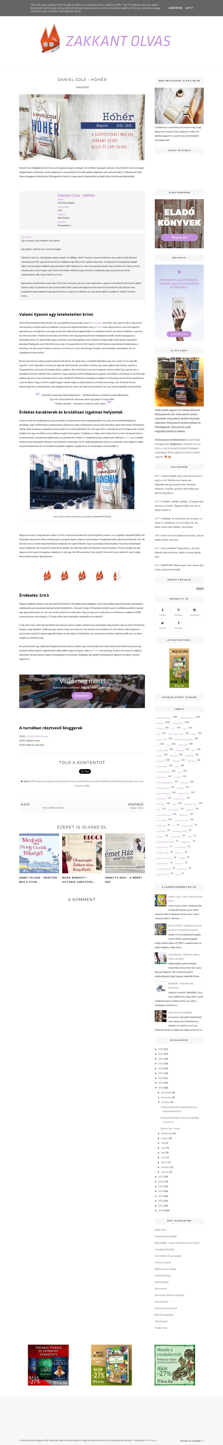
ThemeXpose (150, 1440)
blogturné (41, 781)
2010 (177, 767)
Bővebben (82, 695)
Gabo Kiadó (162, 777)
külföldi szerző (107, 781)
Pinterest (178, 615)
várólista (179, 750)
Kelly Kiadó (162, 820)
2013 (168, 745)
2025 (161, 1053)
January (165, 1171)
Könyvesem (161, 1288)
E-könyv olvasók (163, 1262)
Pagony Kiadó (163, 853)
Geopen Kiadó (162, 864)
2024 (161, 1058)
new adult (161, 799)
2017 (161, 1176)
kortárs (173, 756)
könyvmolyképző (176, 734)
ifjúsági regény (187, 718)
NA (174, 826)
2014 (173, 729)
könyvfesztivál (181, 820)
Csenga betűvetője (164, 1249)
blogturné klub (54, 781)
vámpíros (161, 804)
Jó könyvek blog (163, 1275)
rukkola (184, 783)
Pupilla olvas (161, 1327)
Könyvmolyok (161, 1301)
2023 (161, 1063)
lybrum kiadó (163, 874)
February (165, 1167)
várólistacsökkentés (184, 740)
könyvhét (161, 831)
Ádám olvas (160, 1229)
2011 (178, 874)
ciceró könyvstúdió (165, 842)
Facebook (178, 628)
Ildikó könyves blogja (165, 1269)
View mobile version (53, 807)
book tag (179, 853)
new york (138, 781)
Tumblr (162, 615)
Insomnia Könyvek (84, 781)
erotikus (191, 761)
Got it (189, 8)
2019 (161, 1082)
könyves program (165, 783)
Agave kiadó (162, 767)
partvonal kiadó (179, 831)
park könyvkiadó (164, 858)
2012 (180, 772)
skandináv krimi (164, 815)
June (163, 1147)
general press (163, 788)
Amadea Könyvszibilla (166, 1236)
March (164, 1162)
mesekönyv (186, 842)
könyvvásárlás (163, 793)
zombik (182, 858)
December (166, 1092)
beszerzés (189, 756)
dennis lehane (190, 804)
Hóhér (99, 327)
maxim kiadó (162, 750)
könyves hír (187, 826)
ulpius (159, 756)
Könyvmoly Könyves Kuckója (169, 1295)
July (163, 1142)
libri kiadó (120, 781)
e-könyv (160, 837)
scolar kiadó (162, 847)
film (193, 750)
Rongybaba (97, 322)
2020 (161, 1078)
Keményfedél (161, 1282)
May (163, 1152)
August (165, 1138)
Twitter (162, 628)
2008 (174, 804)
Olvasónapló (161, 1321)
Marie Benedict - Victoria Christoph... (79, 879)
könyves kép (183, 793)
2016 (158, 734)
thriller (86, 785)
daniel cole (68, 781)
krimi (96, 781)
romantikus (177, 723)
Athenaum (161, 826)
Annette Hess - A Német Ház (123, 879)
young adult (179, 799)
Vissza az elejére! (191, 1441)
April (163, 1157)
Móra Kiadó (173, 810)
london (129, 781)
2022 (161, 1068)
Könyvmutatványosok (166, 1308)
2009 (158, 810)
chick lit (190, 810)
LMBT (190, 837)
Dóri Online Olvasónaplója (168, 1255)
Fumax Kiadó (180, 847)
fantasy (177, 777)
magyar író (162, 740)
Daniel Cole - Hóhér (76, 195)
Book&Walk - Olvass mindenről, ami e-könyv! (177, 1242)
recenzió (161, 761)
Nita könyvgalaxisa (164, 1314)
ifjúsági (160, 729)
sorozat (78, 785)
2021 (161, 1073)
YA (158, 745)
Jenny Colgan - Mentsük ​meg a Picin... (38, 879)
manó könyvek (163, 772)
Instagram (194, 615)
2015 (185, 729)
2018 (32, 781)
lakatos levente (164, 869)
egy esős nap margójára (180, 1012)
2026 (161, 1049)
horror (180, 788)
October (165, 1102)
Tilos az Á (179, 864)
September (167, 1133)
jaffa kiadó (176, 837)
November (166, 1097)
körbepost (183, 815)
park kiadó (182, 869)
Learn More (175, 8)
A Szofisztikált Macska (37, 736)
